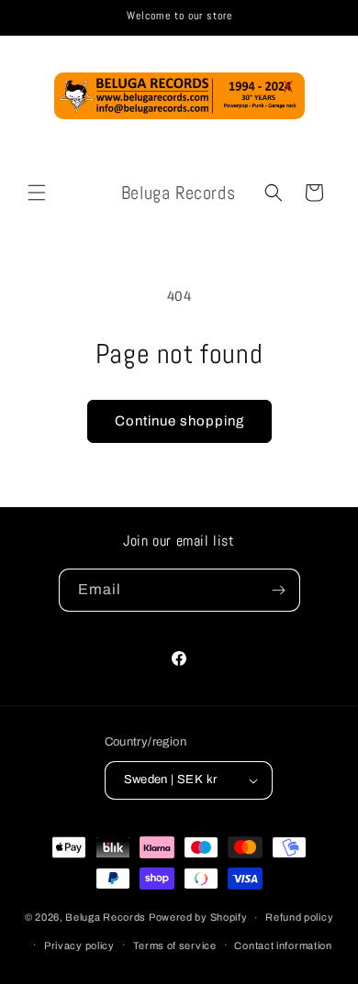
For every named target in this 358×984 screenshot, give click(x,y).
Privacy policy (79, 945)
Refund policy (299, 917)
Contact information (282, 945)
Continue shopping (179, 421)
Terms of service (175, 945)
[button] (37, 192)
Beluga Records (105, 917)
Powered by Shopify (198, 917)
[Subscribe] (279, 590)
